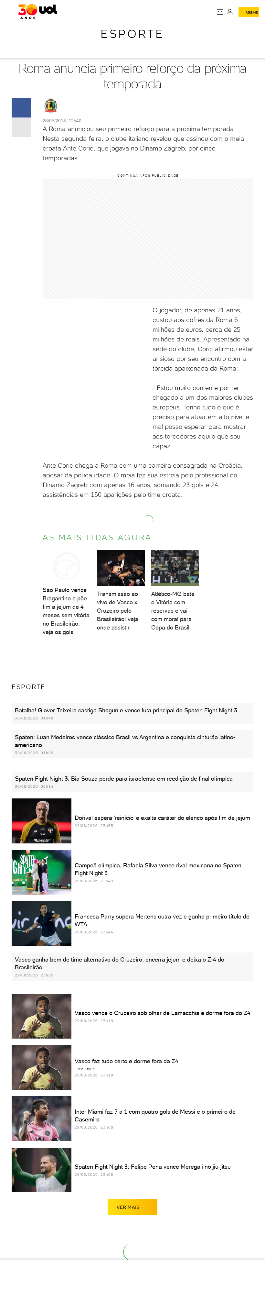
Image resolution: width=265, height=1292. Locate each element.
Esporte (132, 34)
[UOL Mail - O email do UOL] (220, 12)
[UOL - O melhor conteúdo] (37, 12)
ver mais (128, 1207)
